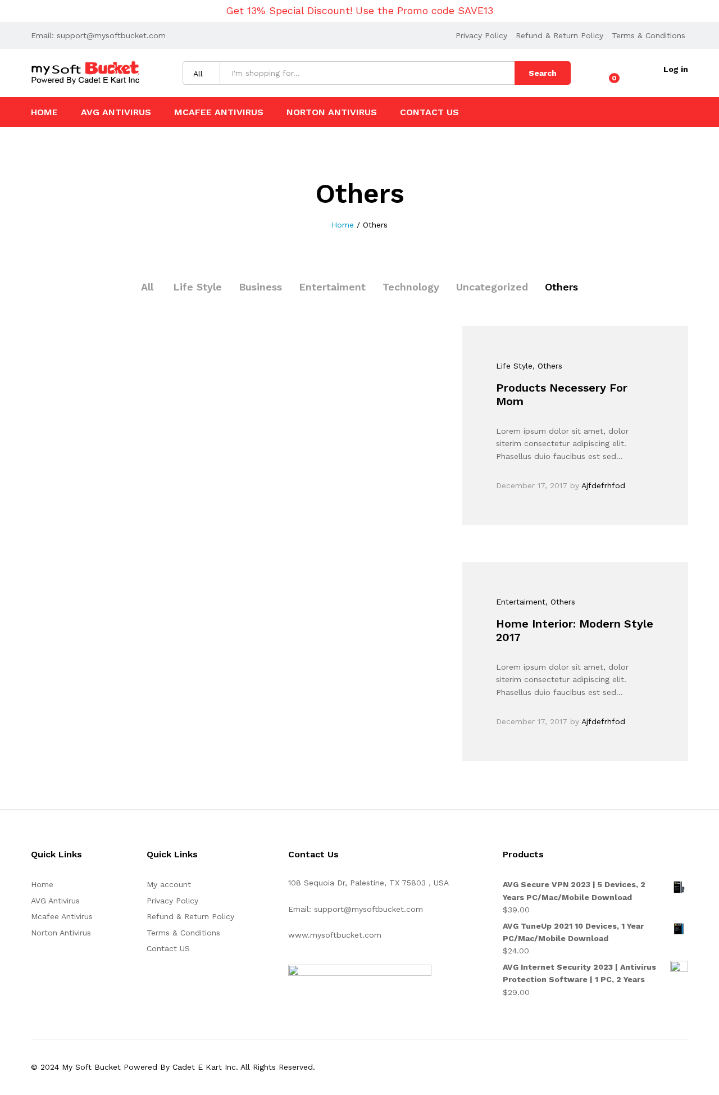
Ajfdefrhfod (603, 485)
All (147, 287)
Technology (411, 287)
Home (44, 112)
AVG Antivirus (116, 112)
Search (543, 73)
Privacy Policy (481, 35)
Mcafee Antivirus (218, 112)
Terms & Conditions (648, 35)
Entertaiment (332, 287)
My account (169, 884)
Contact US (429, 112)
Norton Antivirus (331, 112)
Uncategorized (492, 287)
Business (260, 287)
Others (561, 287)
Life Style (197, 287)
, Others (547, 365)
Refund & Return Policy (559, 35)
